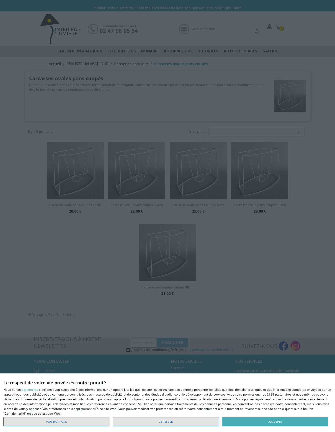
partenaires (30, 389)
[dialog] (167, 403)
